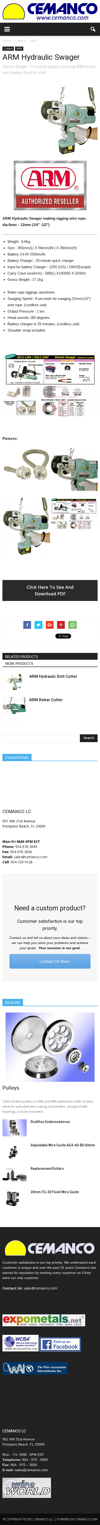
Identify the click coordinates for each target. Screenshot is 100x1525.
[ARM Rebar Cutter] (14, 705)
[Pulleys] (50, 1047)
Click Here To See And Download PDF (50, 590)
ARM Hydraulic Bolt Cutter (53, 676)
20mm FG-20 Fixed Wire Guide (55, 1192)
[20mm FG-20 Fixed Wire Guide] (14, 1198)
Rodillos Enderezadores (50, 1122)
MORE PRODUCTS (19, 664)
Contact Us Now (54, 961)
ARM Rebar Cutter (46, 699)
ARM (19, 48)
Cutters (8, 48)
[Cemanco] (50, 11)
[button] (93, 29)
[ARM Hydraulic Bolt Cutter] (14, 682)
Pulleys (10, 1088)
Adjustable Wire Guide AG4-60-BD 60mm (63, 1145)
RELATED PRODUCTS (21, 657)
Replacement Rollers (47, 1169)
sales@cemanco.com (30, 857)
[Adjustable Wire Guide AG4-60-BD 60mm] (14, 1151)
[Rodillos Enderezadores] (14, 1127)
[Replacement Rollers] (14, 1174)
